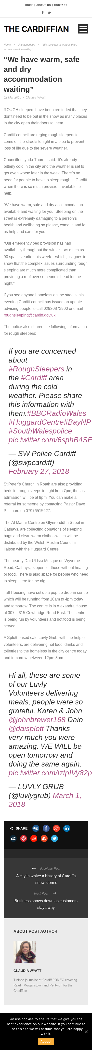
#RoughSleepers (36, 369)
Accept (46, 1041)
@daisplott (26, 728)
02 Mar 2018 (12, 97)
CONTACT (60, 5)
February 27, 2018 (39, 471)
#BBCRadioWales (56, 413)
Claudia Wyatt (36, 97)
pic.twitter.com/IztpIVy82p (50, 773)
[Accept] (85, 1031)
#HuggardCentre (36, 422)
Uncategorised (26, 44)
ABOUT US (43, 5)
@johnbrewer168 (37, 720)
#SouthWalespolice (40, 431)
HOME (29, 5)
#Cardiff (34, 378)
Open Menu (83, 28)
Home (7, 44)
